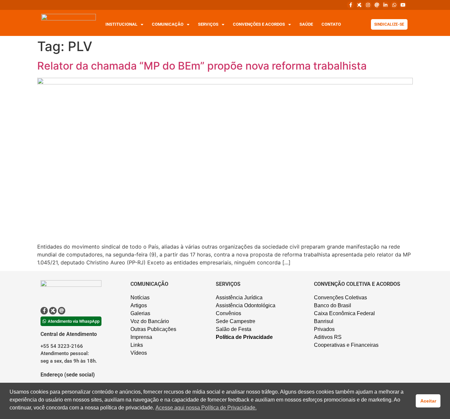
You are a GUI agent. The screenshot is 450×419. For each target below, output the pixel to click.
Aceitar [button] (428, 401)
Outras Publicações (153, 329)
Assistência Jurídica (239, 297)
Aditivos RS (328, 337)
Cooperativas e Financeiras (346, 345)
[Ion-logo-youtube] (403, 5)
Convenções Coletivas (340, 297)
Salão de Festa (233, 329)
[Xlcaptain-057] (359, 5)
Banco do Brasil (332, 305)
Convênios (228, 313)
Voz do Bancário (149, 321)
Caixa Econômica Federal (344, 313)
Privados (324, 329)
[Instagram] (368, 5)
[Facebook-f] (350, 5)
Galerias (140, 313)
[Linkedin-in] (385, 5)
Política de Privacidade (244, 337)
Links (136, 345)
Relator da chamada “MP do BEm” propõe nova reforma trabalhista (202, 65)
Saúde (306, 24)
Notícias (140, 297)
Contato (331, 24)
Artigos (138, 305)
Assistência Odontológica (245, 305)
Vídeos (138, 353)
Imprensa (141, 337)
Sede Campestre (235, 321)
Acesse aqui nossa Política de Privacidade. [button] (206, 407)
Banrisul (323, 321)
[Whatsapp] (394, 5)
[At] (376, 5)
